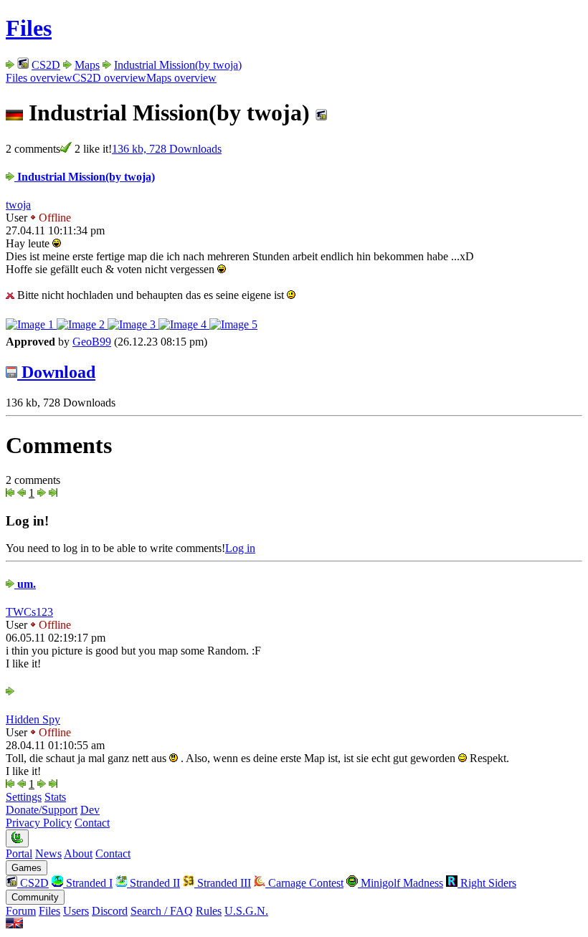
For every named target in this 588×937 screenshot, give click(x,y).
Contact (92, 823)
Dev (90, 810)
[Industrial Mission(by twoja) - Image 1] (31, 324)
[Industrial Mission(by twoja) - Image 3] (133, 324)
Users (76, 911)
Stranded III (222, 883)
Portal (19, 853)
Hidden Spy (33, 719)
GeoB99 (91, 342)
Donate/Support (41, 810)
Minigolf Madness (400, 883)
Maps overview (181, 78)
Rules (209, 911)
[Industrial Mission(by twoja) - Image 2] (82, 324)
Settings (24, 797)
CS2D (46, 65)
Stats (55, 797)
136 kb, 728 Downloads (167, 149)
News (48, 853)
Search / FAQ (162, 911)
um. (25, 584)
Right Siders (486, 883)
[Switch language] (14, 924)
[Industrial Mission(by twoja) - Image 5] (233, 324)
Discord (110, 911)
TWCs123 (29, 612)
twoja (18, 205)
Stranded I (88, 883)
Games (26, 867)
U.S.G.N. (246, 911)
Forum (21, 911)
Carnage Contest (304, 883)
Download (56, 372)
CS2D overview (109, 78)
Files (29, 28)
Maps (87, 65)
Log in (240, 548)
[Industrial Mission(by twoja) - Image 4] (183, 324)
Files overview (39, 78)
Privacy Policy (39, 823)
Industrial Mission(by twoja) (178, 65)
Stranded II (153, 883)
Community (35, 897)
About (78, 853)
